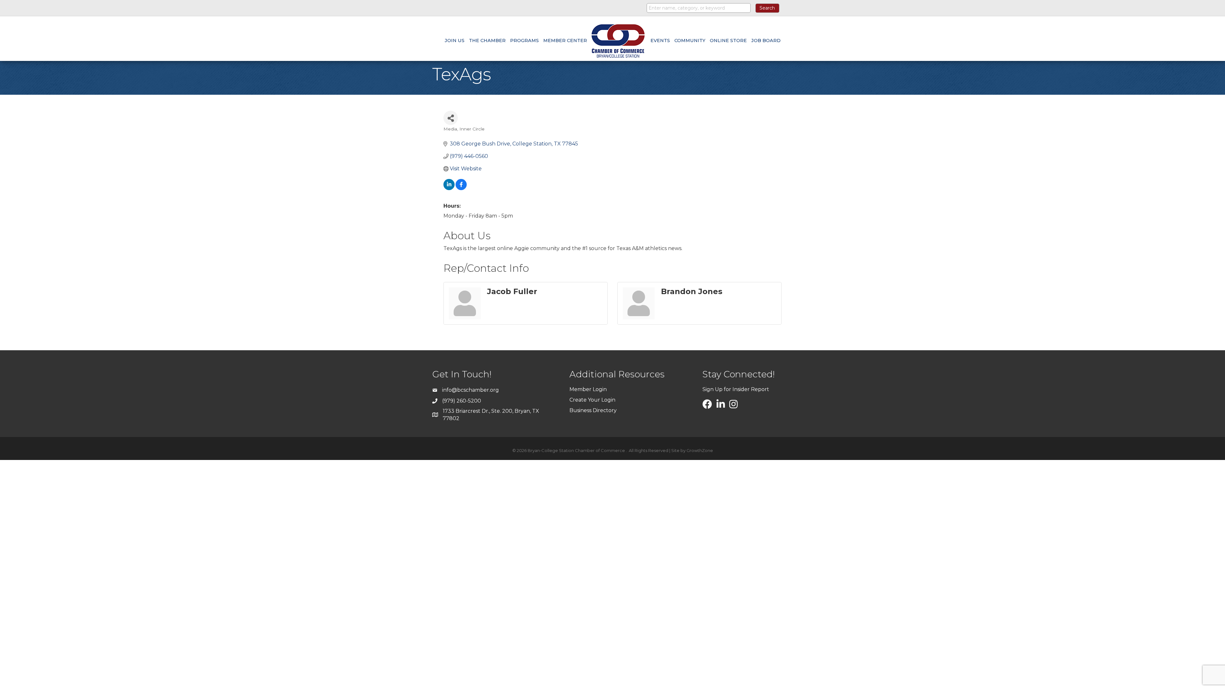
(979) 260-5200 (461, 401)
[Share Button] (450, 118)
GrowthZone (700, 450)
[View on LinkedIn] (449, 188)
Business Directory (593, 410)
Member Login (588, 389)
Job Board (766, 40)
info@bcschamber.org (470, 390)
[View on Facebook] (461, 188)
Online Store (728, 40)
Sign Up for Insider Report (735, 389)
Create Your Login (592, 400)
